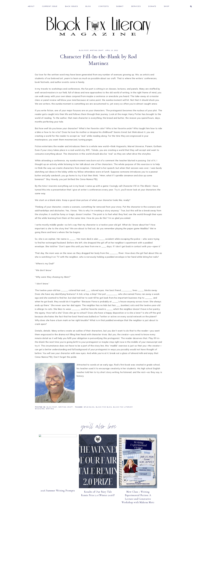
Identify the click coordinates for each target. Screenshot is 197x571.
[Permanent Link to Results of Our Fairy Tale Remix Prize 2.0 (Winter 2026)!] (98, 487)
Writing (50, 409)
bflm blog (89, 407)
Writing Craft (97, 50)
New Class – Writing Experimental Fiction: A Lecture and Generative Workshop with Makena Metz (138, 497)
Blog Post (84, 50)
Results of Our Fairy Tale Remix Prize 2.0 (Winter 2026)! (98, 493)
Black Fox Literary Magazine (98, 26)
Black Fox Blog (104, 407)
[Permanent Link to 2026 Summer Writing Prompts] (58, 436)
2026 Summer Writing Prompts (58, 490)
